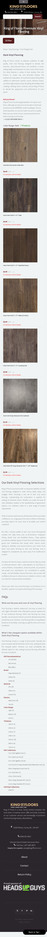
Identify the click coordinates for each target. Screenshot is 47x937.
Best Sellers (11, 667)
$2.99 (9, 171)
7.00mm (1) (11, 747)
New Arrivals (12, 663)
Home (5, 49)
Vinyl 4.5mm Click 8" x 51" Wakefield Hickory (16, 265)
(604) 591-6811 (25, 836)
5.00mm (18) (12, 740)
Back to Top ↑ (34, 932)
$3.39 (9, 422)
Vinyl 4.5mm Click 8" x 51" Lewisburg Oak (15, 365)
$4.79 (9, 222)
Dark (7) (10, 718)
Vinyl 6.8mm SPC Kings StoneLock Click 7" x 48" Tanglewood (20, 466)
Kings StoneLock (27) (14, 673)
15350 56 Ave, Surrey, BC (32, 12)
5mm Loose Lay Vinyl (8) (15, 757)
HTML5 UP (27, 922)
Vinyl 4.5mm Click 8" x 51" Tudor (12, 215)
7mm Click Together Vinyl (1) (17, 753)
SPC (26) (11, 687)
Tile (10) (10, 704)
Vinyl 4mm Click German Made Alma (13, 165)
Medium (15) (12, 714)
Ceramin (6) (12, 694)
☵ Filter (8, 40)
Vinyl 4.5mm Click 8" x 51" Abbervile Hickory (15, 315)
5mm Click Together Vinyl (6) (17, 761)
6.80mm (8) (11, 743)
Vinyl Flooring (13, 49)
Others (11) (11, 691)
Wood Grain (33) (13, 701)
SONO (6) (11, 681)
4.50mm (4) (11, 736)
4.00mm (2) (11, 728)
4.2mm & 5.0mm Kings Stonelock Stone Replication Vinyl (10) (26, 765)
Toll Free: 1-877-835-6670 (25, 845)
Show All (11, 790)
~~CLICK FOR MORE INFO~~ (13, 119)
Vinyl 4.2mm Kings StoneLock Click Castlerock (16, 416)
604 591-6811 (12, 12)
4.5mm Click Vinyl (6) (14, 776)
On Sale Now (12, 659)
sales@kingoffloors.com (32, 848)
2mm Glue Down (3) (14, 772)
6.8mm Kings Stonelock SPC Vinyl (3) (19, 780)
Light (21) (11, 710)
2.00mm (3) (11, 724)
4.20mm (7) (11, 732)
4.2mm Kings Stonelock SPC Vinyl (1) (19, 784)
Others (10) (11, 677)
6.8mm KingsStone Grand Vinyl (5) (18, 769)
